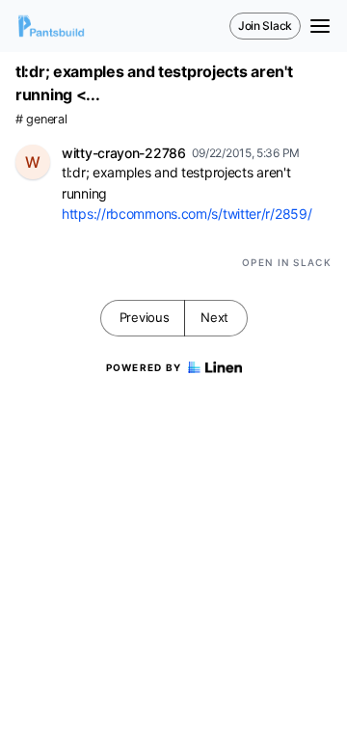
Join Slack (265, 25)
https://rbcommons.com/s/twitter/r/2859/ (186, 213)
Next (214, 317)
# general (41, 119)
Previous (145, 317)
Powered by (144, 367)
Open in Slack (287, 262)
